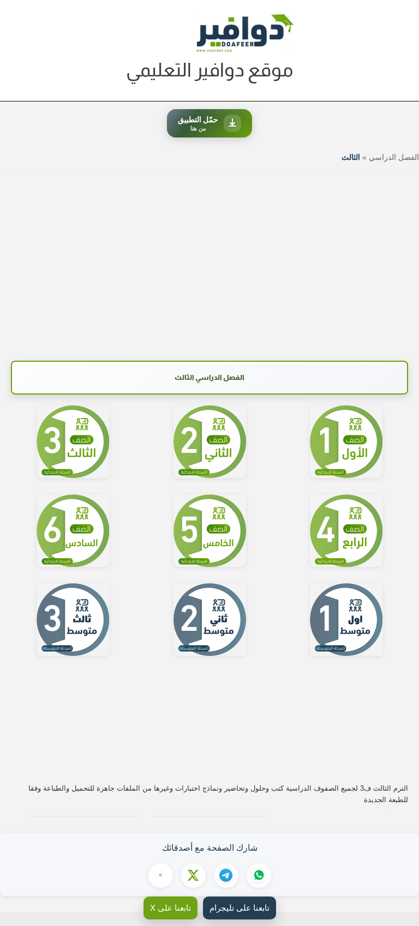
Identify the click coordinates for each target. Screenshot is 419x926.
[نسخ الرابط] (160, 875)
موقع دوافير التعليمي (210, 69)
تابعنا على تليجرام (240, 907)
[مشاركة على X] (193, 875)
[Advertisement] (209, 259)
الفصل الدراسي (394, 157)
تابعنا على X (170, 907)
